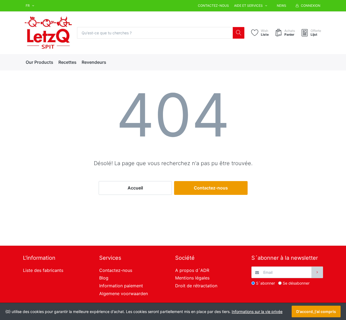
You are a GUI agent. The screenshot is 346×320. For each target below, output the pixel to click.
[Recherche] (238, 33)
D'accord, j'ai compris (316, 311)
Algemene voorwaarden (123, 293)
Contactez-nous (213, 6)
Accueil (135, 188)
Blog (103, 278)
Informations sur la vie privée (257, 311)
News (281, 6)
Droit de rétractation (196, 285)
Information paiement (121, 285)
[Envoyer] (317, 272)
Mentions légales (192, 278)
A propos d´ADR (192, 270)
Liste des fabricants (43, 270)
